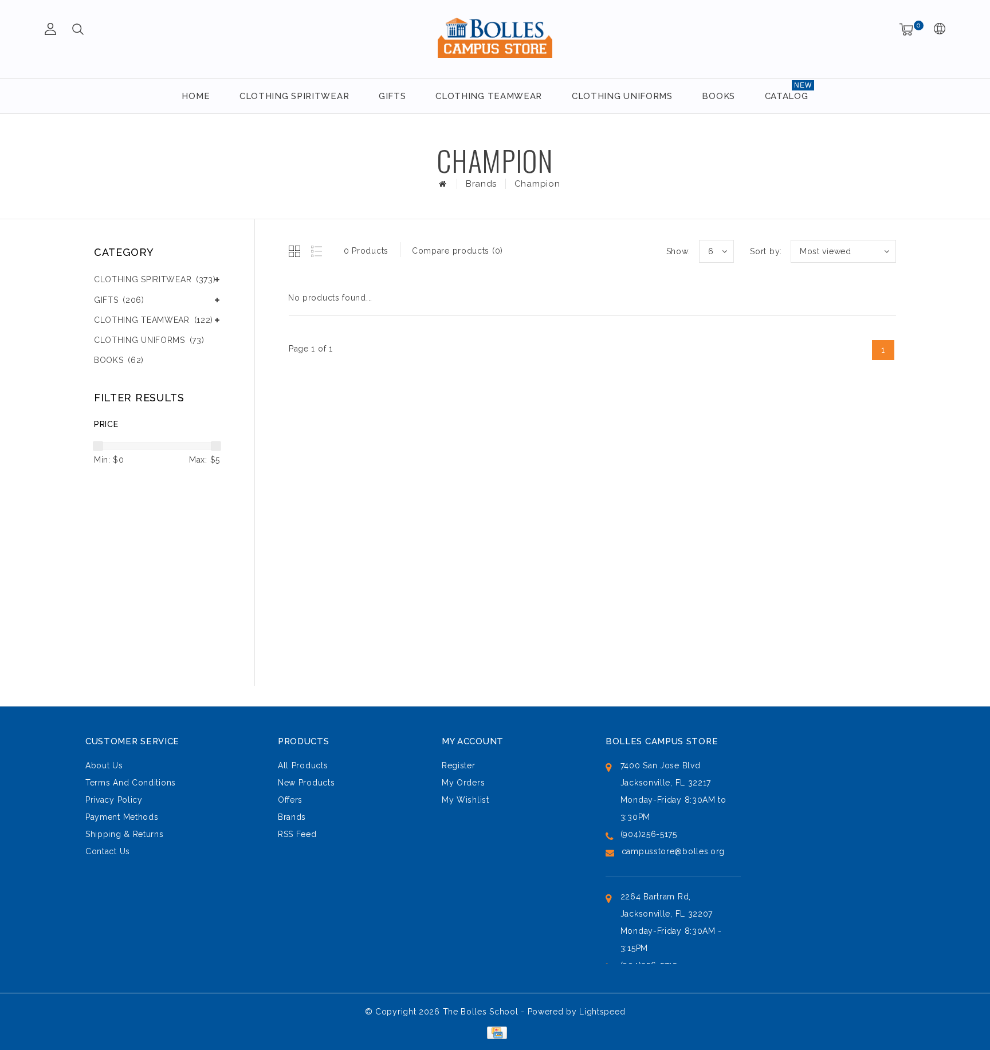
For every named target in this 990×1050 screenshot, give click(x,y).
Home (196, 96)
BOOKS (718, 96)
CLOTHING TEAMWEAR (488, 96)
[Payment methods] (494, 1031)
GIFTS (392, 96)
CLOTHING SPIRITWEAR (294, 96)
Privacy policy (114, 799)
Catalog (786, 96)
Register (459, 765)
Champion (537, 184)
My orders (463, 782)
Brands (481, 184)
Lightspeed (602, 1011)
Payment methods (122, 817)
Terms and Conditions (130, 782)
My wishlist (465, 799)
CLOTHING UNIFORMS (622, 96)
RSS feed (297, 834)
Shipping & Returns (124, 834)
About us (104, 765)
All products (303, 765)
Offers (290, 799)
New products (306, 782)
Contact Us (107, 851)
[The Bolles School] (495, 37)
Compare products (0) (457, 250)
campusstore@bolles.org (673, 851)
